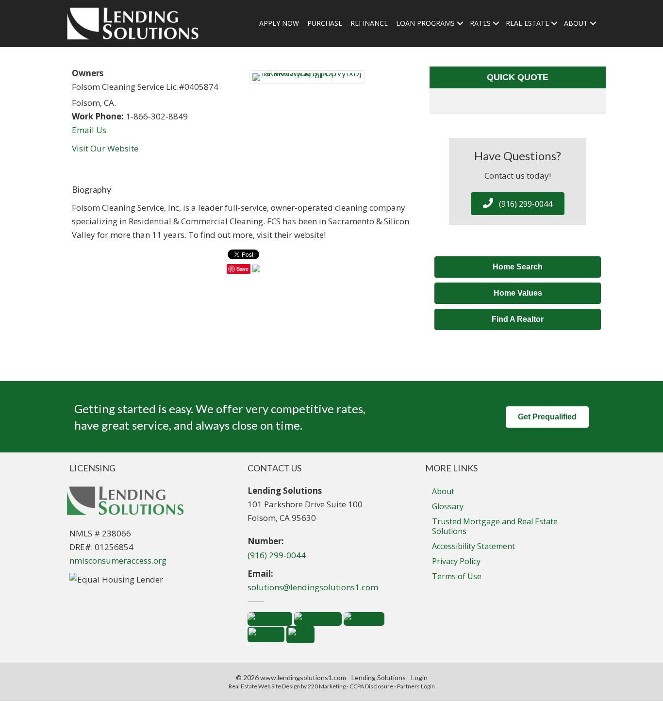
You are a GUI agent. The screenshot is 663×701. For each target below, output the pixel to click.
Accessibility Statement (473, 546)
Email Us (89, 129)
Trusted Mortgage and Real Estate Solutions (495, 526)
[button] (517, 203)
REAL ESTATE (527, 23)
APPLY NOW (279, 23)
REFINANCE (369, 23)
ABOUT (576, 23)
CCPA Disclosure (371, 686)
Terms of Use (456, 576)
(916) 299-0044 (277, 555)
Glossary (448, 506)
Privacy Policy (456, 561)
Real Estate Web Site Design (264, 686)
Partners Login (416, 686)
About (443, 491)
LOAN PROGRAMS (425, 23)
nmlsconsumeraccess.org (117, 560)
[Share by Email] (256, 269)
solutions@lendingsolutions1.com (313, 587)
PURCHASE (324, 23)
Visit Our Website (105, 148)
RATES (480, 23)
